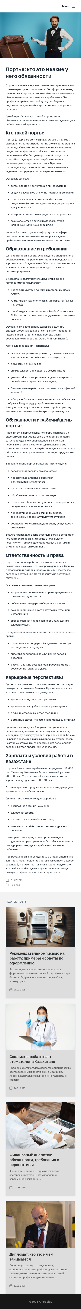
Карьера (15, 885)
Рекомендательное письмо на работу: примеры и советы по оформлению (36, 958)
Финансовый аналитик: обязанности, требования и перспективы (34, 1159)
